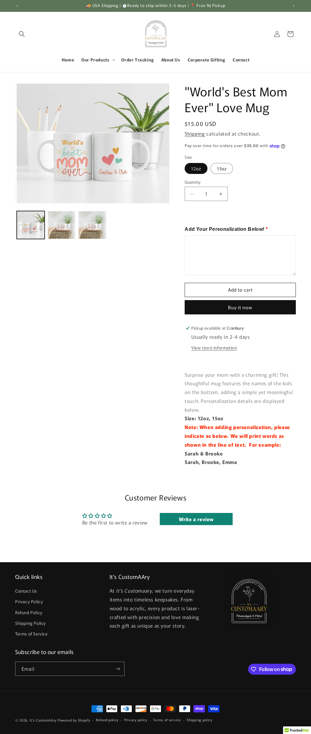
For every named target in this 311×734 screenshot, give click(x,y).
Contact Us (26, 591)
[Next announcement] (293, 6)
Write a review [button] (196, 519)
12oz (196, 168)
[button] (22, 34)
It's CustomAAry (43, 720)
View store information (214, 347)
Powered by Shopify (74, 720)
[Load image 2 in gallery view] (62, 225)
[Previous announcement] (17, 6)
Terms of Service (31, 634)
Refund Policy (29, 612)
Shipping (195, 133)
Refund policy (107, 719)
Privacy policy (135, 719)
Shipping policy (199, 719)
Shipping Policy (30, 623)
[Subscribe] (117, 669)
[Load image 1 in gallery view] (31, 225)
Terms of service (167, 719)
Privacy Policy (29, 601)
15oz (222, 168)
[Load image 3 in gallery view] (92, 225)
